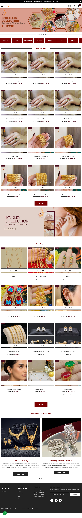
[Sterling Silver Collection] (61, 437)
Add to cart (14, 75)
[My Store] (41, 221)
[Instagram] (56, 500)
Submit (75, 494)
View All (41, 203)
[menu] (2, 6)
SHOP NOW (55, 1)
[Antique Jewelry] (20, 437)
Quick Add (67, 383)
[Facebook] (51, 500)
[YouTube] (60, 500)
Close (80, 1)
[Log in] (74, 6)
